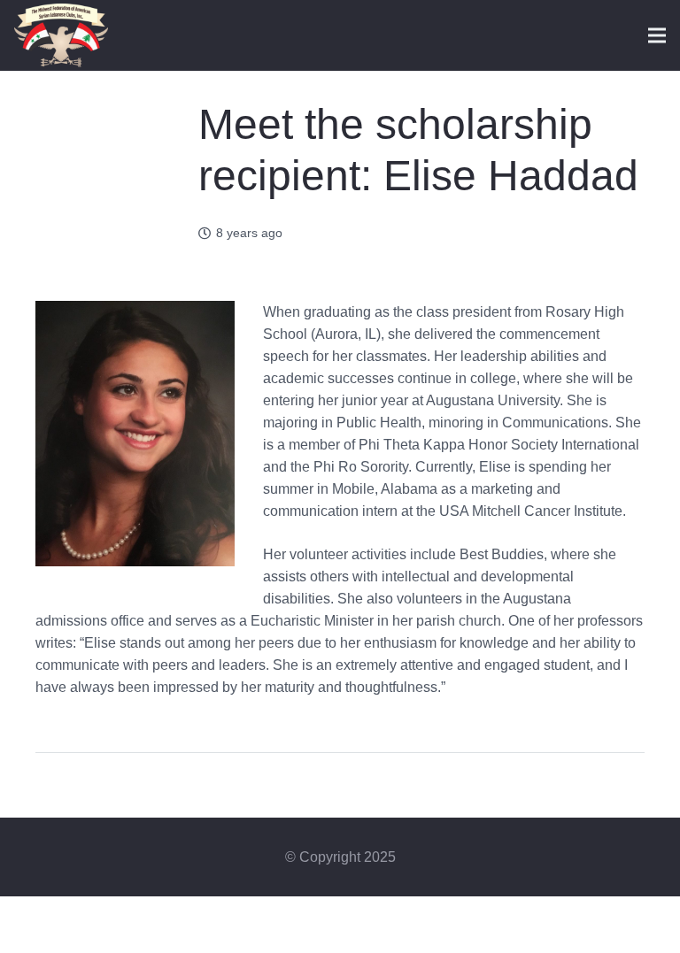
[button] (657, 35)
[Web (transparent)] (61, 36)
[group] (340, 510)
